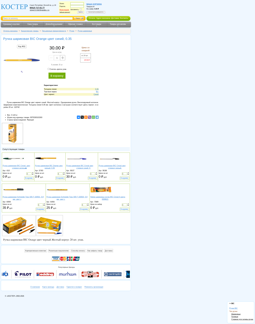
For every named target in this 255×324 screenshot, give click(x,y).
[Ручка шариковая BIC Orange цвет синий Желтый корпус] (49, 225)
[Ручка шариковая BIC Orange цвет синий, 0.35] (22, 60)
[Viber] (89, 117)
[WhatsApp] (93, 117)
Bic (97, 92)
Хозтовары (96, 24)
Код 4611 (21, 46)
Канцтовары (33, 24)
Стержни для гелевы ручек (242, 319)
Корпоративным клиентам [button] (35, 251)
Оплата (92, 18)
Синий (96, 94)
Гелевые (234, 317)
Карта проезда (48, 287)
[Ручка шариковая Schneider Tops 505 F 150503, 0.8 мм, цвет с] (57, 194)
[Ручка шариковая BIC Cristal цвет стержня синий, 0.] (77, 163)
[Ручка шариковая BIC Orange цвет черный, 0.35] (45, 163)
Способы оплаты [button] (78, 251)
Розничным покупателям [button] (59, 251)
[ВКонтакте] (78, 117)
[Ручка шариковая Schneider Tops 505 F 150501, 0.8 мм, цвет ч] (13, 194)
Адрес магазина (103, 18)
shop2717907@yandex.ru (39, 10)
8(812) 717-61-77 (37, 8)
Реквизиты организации (93, 287)
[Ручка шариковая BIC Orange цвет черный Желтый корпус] (18, 225)
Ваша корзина (94, 4)
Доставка (115, 18)
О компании (35, 287)
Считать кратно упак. (58, 69)
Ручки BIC (233, 308)
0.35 (97, 89)
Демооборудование (54, 24)
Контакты (124, 18)
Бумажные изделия (11, 24)
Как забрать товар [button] (95, 251)
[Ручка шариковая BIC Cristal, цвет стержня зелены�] (13, 163)
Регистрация (64, 10)
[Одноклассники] (86, 117)
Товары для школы (118, 24)
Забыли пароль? (65, 12)
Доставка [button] (108, 251)
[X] (82, 117)
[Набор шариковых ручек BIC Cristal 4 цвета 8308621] (101, 194)
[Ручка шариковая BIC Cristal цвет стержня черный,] (109, 163)
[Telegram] (97, 117)
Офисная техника (75, 24)
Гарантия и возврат (74, 287)
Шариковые (236, 314)
